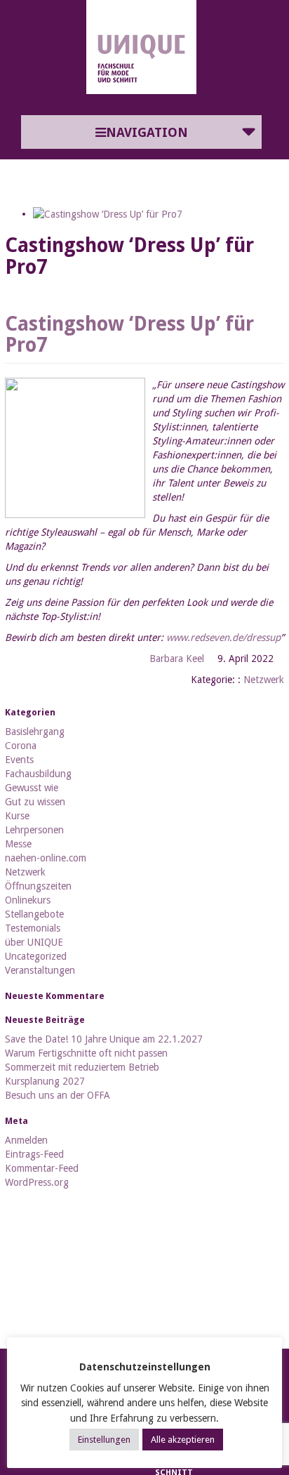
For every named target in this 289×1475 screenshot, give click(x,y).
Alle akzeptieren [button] (183, 1439)
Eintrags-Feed (34, 1154)
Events (19, 759)
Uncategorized (36, 956)
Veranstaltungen (40, 970)
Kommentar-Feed (42, 1168)
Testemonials (32, 928)
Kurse (17, 815)
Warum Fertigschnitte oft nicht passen (86, 1053)
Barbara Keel (176, 658)
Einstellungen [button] (104, 1439)
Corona (20, 745)
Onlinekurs (28, 900)
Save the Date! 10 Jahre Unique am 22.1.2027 (104, 1039)
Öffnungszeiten (38, 886)
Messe (18, 843)
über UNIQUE (34, 942)
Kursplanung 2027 (45, 1081)
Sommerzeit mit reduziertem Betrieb (82, 1067)
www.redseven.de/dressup (223, 637)
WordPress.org (37, 1182)
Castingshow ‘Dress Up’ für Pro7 (129, 334)
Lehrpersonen (34, 829)
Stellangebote (34, 914)
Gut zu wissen (35, 801)
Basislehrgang (35, 731)
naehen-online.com (45, 858)
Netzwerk (263, 679)
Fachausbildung (38, 773)
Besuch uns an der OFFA (57, 1095)
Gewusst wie (31, 787)
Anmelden (26, 1140)
